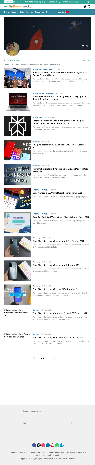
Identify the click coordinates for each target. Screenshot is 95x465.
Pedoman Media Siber (56, 452)
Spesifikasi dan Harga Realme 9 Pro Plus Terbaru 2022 (58, 337)
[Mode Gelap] (85, 7)
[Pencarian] (89, 7)
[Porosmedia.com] (20, 6)
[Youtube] (52, 445)
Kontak (56, 455)
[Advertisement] (47, 383)
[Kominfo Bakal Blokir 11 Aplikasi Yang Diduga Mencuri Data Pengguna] (17, 174)
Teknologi (53, 69)
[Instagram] (43, 445)
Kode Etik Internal (43, 455)
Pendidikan (43, 69)
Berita (41, 93)
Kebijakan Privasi (37, 452)
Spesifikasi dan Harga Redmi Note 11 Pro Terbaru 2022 (58, 241)
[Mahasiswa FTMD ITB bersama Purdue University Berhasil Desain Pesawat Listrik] (17, 78)
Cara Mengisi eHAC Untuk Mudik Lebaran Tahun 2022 (57, 193)
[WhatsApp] (57, 445)
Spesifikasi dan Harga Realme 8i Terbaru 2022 (55, 289)
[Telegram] (62, 445)
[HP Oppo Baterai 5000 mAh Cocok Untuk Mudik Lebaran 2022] (17, 150)
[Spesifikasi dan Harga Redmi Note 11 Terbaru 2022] (17, 270)
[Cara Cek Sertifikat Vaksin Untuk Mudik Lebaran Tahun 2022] (17, 222)
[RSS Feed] (87, 46)
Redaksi (23, 452)
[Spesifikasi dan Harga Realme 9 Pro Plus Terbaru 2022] (17, 343)
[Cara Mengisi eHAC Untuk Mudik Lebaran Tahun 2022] (17, 198)
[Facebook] (34, 445)
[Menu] (6, 6)
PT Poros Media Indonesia (64, 459)
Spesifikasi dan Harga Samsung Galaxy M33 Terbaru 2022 (60, 313)
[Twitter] (39, 445)
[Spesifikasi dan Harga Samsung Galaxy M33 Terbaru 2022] (17, 319)
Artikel (35, 69)
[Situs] (83, 46)
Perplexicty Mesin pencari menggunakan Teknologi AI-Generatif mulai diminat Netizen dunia (58, 122)
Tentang (14, 452)
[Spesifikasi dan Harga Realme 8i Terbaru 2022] (17, 294)
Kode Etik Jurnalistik (75, 452)
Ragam (35, 190)
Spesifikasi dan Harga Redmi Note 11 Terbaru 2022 (57, 265)
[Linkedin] (48, 445)
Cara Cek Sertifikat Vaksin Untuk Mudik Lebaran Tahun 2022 (61, 217)
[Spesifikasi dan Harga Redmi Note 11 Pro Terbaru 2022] (17, 246)
